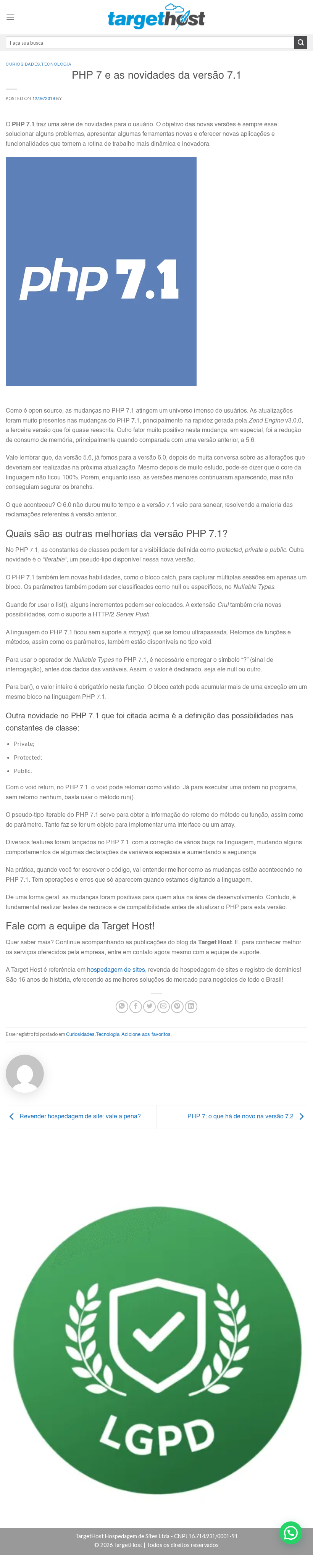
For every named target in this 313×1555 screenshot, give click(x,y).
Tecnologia (56, 64)
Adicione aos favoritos (146, 1034)
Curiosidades (23, 64)
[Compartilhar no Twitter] (149, 1006)
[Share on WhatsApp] (122, 1006)
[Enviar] (300, 42)
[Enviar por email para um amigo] (163, 1006)
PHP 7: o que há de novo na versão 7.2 (241, 1117)
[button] (290, 1532)
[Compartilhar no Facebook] (135, 1006)
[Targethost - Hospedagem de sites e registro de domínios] (157, 17)
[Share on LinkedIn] (191, 1006)
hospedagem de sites (116, 970)
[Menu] (10, 17)
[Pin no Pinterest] (177, 1006)
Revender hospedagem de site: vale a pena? (79, 1117)
